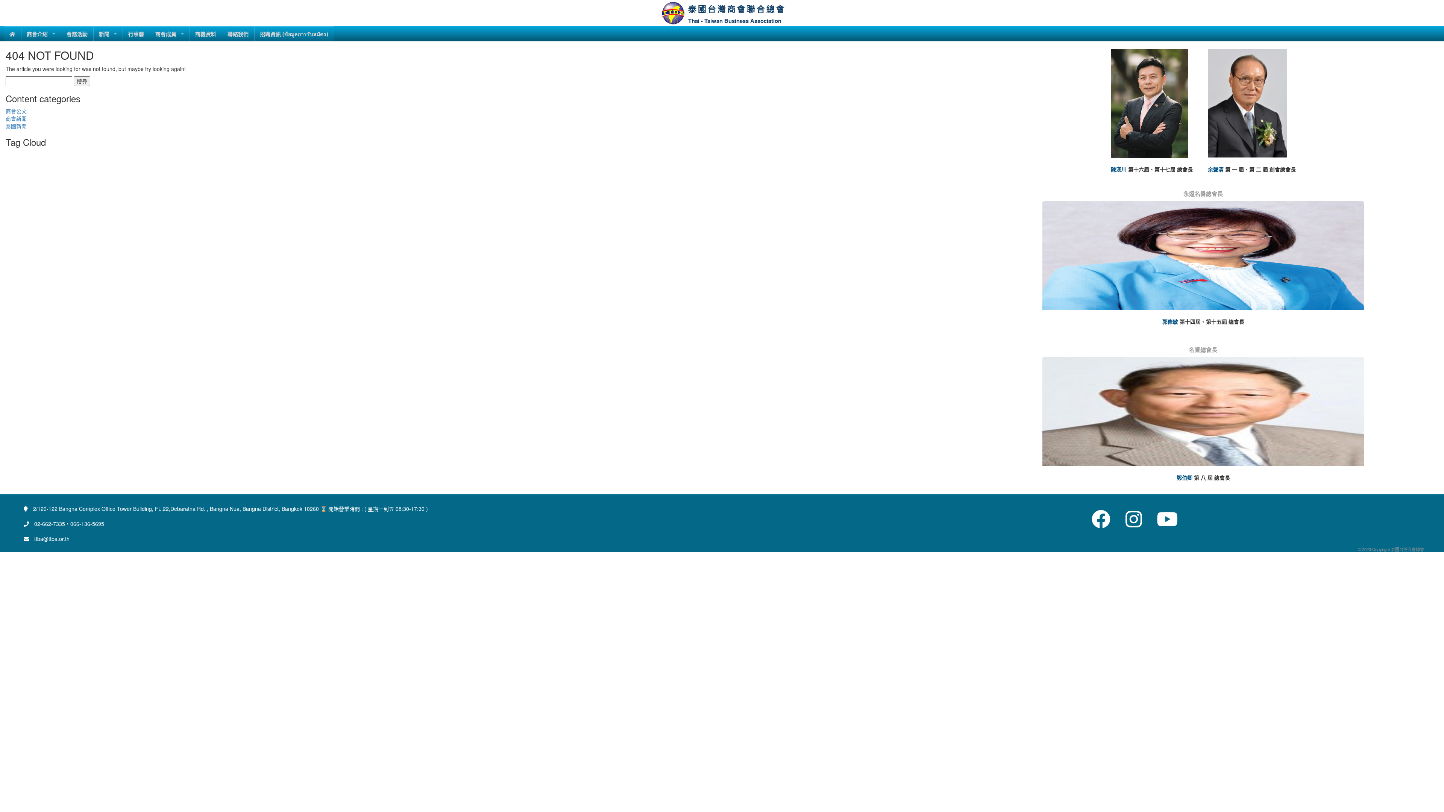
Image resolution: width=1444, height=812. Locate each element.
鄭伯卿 (1184, 477)
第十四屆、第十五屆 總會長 (1212, 321)
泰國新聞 (16, 126)
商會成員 (165, 34)
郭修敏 (1170, 321)
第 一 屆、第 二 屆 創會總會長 (1260, 169)
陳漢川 (1119, 169)
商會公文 (16, 111)
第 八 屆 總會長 (1212, 477)
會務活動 (77, 34)
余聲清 (1216, 169)
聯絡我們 (238, 34)
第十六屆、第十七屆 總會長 (1160, 169)
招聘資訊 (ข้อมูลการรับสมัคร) (294, 34)
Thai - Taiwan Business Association (734, 21)
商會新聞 (16, 118)
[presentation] (1044, 263)
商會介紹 (37, 34)
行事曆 (136, 34)
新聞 (104, 34)
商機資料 (205, 34)
